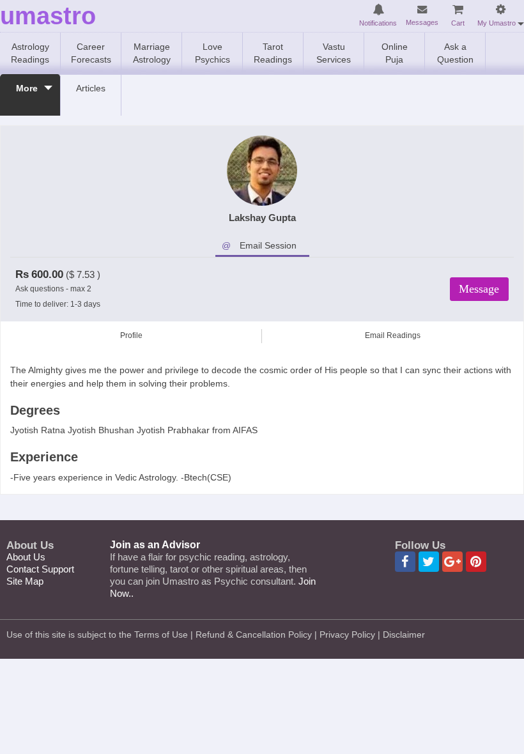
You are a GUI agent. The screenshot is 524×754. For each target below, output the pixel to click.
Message (479, 288)
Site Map (24, 581)
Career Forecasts (91, 53)
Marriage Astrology (152, 53)
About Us (25, 556)
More (27, 88)
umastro (48, 16)
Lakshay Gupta (262, 217)
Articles (90, 88)
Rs (22, 274)
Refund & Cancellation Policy (254, 634)
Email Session (268, 245)
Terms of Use (161, 634)
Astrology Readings (30, 53)
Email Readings (392, 335)
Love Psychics (212, 53)
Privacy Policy (347, 634)
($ (70, 274)
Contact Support (40, 569)
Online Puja (394, 53)
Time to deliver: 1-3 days (57, 304)
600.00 (47, 274)
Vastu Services (333, 53)
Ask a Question (455, 53)
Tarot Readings (273, 53)
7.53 (86, 274)
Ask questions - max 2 (53, 289)
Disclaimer (404, 634)
